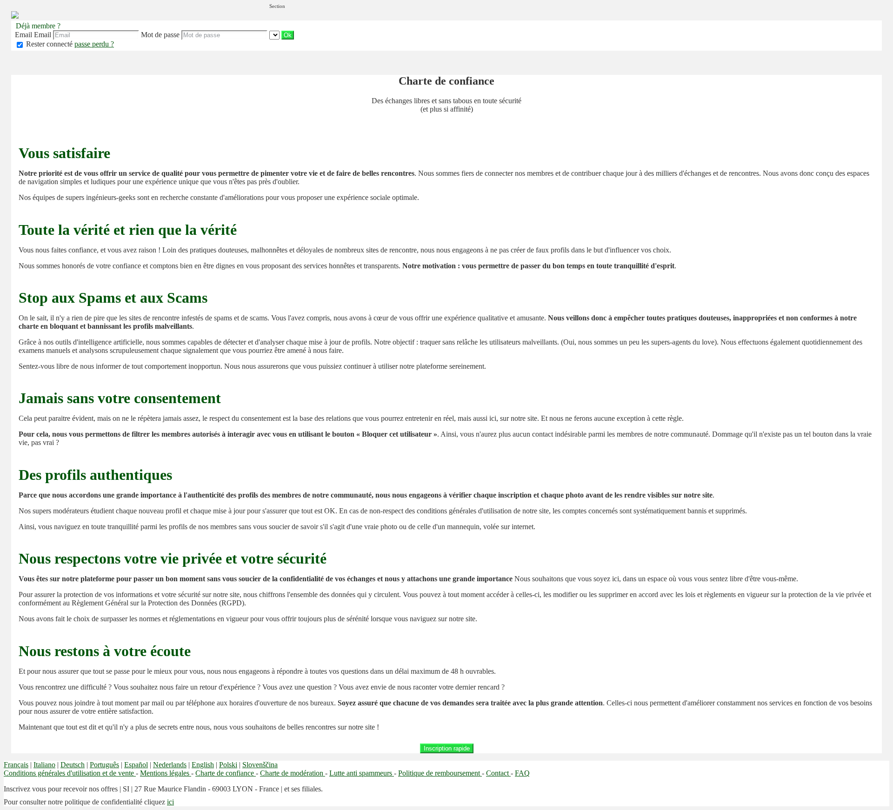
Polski (228, 765)
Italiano (44, 765)
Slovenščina (260, 765)
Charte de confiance (225, 773)
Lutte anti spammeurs (361, 773)
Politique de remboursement (440, 773)
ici (170, 802)
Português (104, 765)
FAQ (522, 773)
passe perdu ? (94, 44)
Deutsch (72, 765)
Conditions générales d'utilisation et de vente (70, 773)
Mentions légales (165, 773)
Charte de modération (292, 773)
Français (16, 765)
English (203, 765)
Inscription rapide (447, 748)
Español (136, 765)
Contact (498, 773)
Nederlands (170, 765)
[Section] (275, 35)
